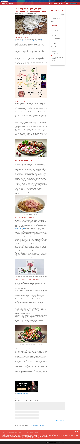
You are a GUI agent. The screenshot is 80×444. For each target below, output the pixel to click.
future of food (21, 393)
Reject (53, 442)
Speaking (55, 3)
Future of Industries (54, 61)
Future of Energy (54, 35)
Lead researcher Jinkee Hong (20, 228)
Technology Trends (54, 53)
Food (18, 393)
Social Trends (53, 51)
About (50, 3)
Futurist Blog (61, 3)
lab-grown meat (18, 282)
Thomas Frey (18, 13)
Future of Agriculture (54, 30)
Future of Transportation (55, 38)
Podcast (66, 3)
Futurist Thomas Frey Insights (31, 13)
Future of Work (53, 40)
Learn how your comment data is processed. (36, 425)
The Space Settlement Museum (56, 23)
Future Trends (53, 43)
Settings (59, 442)
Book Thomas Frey (73, 3)
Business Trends (54, 28)
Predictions (53, 48)
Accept (48, 442)
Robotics (52, 49)
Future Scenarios (54, 41)
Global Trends (53, 46)
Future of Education (54, 33)
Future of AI (53, 60)
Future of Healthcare (54, 36)
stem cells (26, 393)
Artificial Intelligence (54, 27)
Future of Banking (54, 32)
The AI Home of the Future (55, 18)
